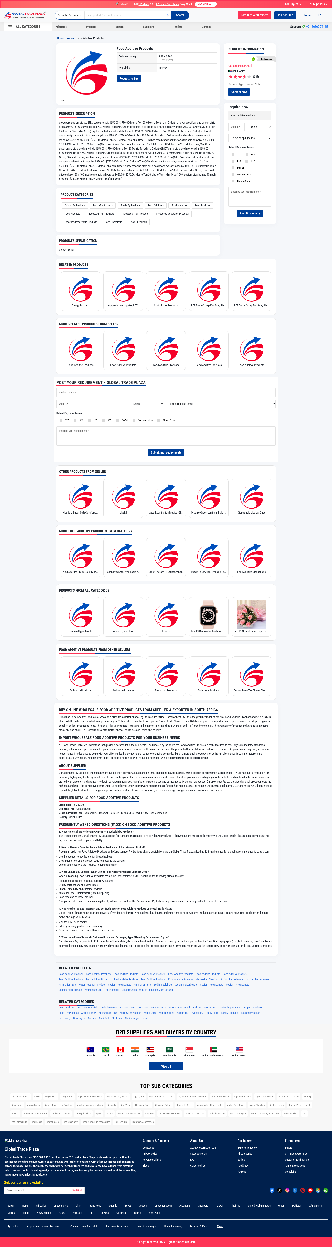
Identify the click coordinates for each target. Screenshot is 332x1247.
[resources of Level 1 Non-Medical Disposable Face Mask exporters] (251, 614)
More (220, 1226)
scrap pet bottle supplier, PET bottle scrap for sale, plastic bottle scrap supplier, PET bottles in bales (123, 305)
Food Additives (156, 205)
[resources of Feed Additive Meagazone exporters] (251, 555)
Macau (11, 1212)
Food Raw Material (87, 1007)
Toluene (166, 631)
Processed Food (127, 1007)
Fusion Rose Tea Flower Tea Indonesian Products (251, 690)
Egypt (128, 1205)
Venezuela (154, 1212)
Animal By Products (75, 205)
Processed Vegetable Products (172, 213)
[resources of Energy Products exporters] (80, 289)
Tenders (177, 26)
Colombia (121, 1212)
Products (91, 26)
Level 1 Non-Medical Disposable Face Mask (251, 631)
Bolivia (137, 1212)
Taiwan (219, 1205)
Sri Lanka (41, 1205)
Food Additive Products (81, 365)
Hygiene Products (253, 1007)
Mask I (123, 512)
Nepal (25, 1205)
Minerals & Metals (199, 1226)
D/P (252, 161)
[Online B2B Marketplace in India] (28, 15)
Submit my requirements (166, 452)
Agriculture (13, 1226)
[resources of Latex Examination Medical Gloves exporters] (166, 496)
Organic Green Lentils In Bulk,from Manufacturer (208, 512)
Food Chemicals (113, 221)
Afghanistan (315, 1205)
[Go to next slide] (62, 100)
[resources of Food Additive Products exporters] (80, 348)
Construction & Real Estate (84, 1226)
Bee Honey (65, 1018)
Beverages (79, 1018)
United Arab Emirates (259, 1205)
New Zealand (44, 1212)
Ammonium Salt (67, 984)
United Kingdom (163, 1205)
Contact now (239, 92)
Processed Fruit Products (101, 213)
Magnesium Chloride (207, 979)
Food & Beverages (146, 1226)
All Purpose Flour (108, 1012)
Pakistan (296, 1205)
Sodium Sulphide (163, 984)
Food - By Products (103, 205)
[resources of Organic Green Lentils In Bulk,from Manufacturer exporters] (208, 496)
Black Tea (117, 1018)
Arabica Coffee (166, 1012)
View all (166, 1066)
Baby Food (212, 1012)
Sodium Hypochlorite (123, 631)
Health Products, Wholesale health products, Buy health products (123, 572)
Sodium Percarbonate (231, 979)
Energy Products (80, 305)
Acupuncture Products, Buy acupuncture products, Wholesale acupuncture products (80, 572)
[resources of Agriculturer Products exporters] (166, 289)
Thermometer (112, 990)
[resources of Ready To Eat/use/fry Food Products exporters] (208, 555)
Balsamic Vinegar (250, 1012)
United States (61, 1205)
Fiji (91, 1212)
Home (60, 38)
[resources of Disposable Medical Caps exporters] (251, 496)
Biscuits (91, 1018)
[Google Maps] (318, 1190)
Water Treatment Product (92, 984)
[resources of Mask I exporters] (123, 496)
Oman (281, 1205)
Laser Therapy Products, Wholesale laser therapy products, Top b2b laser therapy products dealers (166, 572)
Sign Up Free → (206, 4)
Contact (206, 26)
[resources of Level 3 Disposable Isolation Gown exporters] (208, 614)
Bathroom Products (80, 690)
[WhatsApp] (325, 1190)
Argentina (184, 1205)
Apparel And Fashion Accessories (44, 1226)
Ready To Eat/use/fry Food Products (208, 572)
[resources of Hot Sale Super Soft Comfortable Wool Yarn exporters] (80, 496)
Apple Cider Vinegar (130, 1012)
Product (70, 38)
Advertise (61, 26)
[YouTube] (310, 1190)
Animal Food (210, 1007)
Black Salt (103, 1018)
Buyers (120, 26)
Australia (77, 1212)
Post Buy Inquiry (250, 213)
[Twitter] (279, 1190)
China (79, 1205)
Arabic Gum (150, 1012)
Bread (145, 1018)
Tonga (26, 1212)
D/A (252, 154)
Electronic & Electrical (117, 1226)
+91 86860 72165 (317, 26)
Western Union (243, 174)
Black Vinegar (131, 1018)
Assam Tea (183, 1012)
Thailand (235, 1205)
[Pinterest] (302, 1190)
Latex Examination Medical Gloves (166, 512)
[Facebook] (272, 1190)
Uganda (113, 1205)
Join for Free (285, 15)
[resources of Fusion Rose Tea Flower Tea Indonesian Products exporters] (251, 673)
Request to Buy (129, 78)
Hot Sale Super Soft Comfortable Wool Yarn (80, 512)
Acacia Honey (88, 1012)
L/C (238, 161)
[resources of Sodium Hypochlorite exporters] (123, 614)
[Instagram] (287, 1190)
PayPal (240, 167)
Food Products (202, 205)
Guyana (105, 1212)
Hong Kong (95, 1205)
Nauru (62, 1212)
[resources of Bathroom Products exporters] (80, 673)
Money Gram (243, 181)
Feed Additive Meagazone (251, 572)
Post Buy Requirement (254, 15)
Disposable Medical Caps (251, 512)
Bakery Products (229, 1012)
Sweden (143, 1205)
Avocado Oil (198, 1012)
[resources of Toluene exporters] (166, 614)
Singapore (203, 1205)
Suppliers (148, 26)
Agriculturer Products (166, 305)
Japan (11, 1205)
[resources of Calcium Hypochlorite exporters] (80, 614)
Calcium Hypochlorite (80, 631)
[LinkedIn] (295, 1190)
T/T (238, 154)
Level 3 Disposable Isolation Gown (208, 631)
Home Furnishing (173, 1226)
